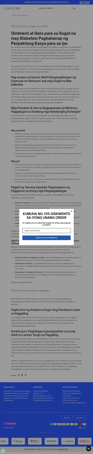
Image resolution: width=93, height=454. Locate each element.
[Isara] (71, 211)
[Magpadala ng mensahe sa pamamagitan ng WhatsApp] (3, 451)
